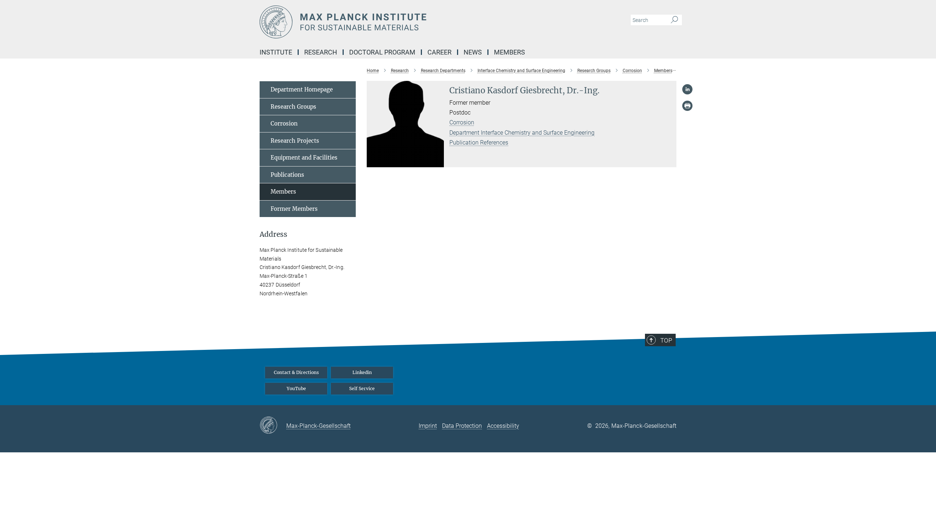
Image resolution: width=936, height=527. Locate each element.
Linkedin (362, 372)
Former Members (294, 208)
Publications (287, 174)
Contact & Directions (296, 372)
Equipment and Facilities (304, 157)
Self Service (362, 388)
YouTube (296, 388)
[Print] (687, 105)
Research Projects (295, 140)
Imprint (428, 425)
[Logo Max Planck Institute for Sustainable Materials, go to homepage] (397, 21)
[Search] (674, 20)
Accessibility (503, 425)
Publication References (478, 142)
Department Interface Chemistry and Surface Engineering (522, 132)
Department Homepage (302, 89)
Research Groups (293, 106)
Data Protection (462, 425)
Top (666, 340)
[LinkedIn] (687, 89)
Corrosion (461, 122)
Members (283, 191)
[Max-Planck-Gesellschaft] (273, 425)
